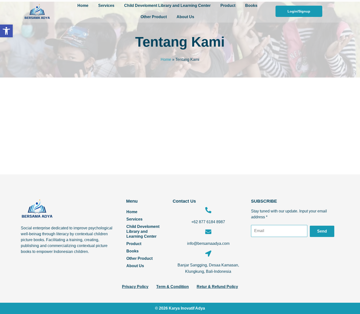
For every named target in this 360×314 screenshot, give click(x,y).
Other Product (154, 17)
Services (106, 5)
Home (82, 5)
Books (251, 5)
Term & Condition (172, 287)
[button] (6, 31)
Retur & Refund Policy (217, 287)
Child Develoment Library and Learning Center (167, 5)
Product (227, 5)
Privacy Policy (135, 287)
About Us (185, 17)
